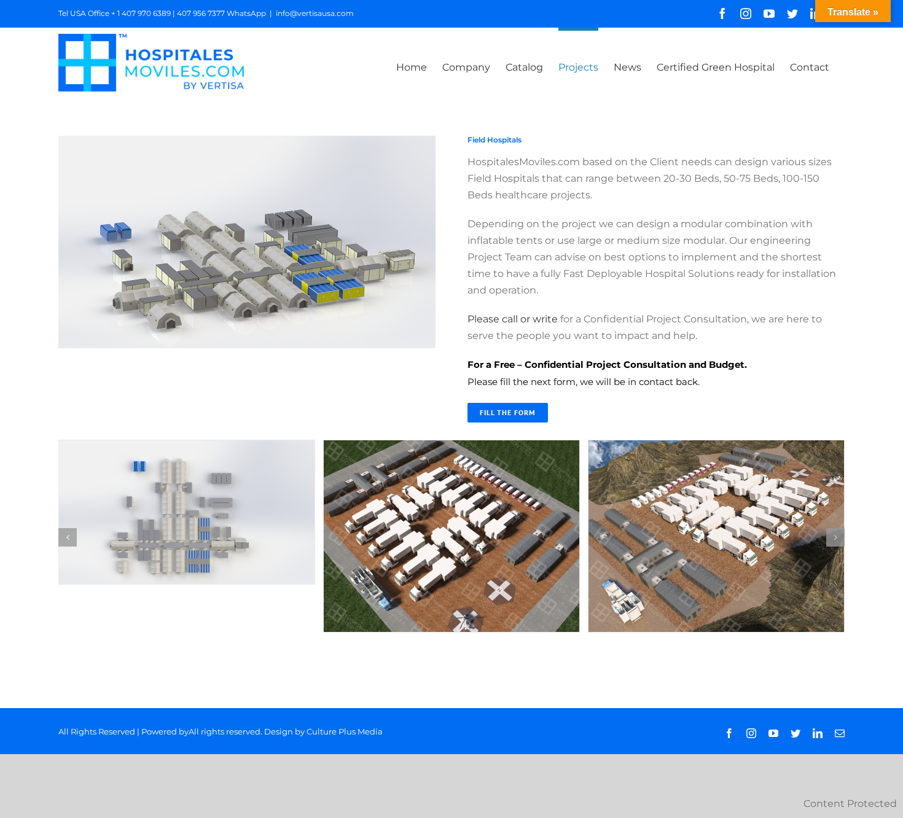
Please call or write (512, 319)
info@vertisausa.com (315, 13)
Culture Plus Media (345, 731)
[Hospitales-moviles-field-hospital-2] (716, 446)
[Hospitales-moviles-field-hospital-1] (451, 446)
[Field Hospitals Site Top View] (187, 446)
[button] (67, 537)
